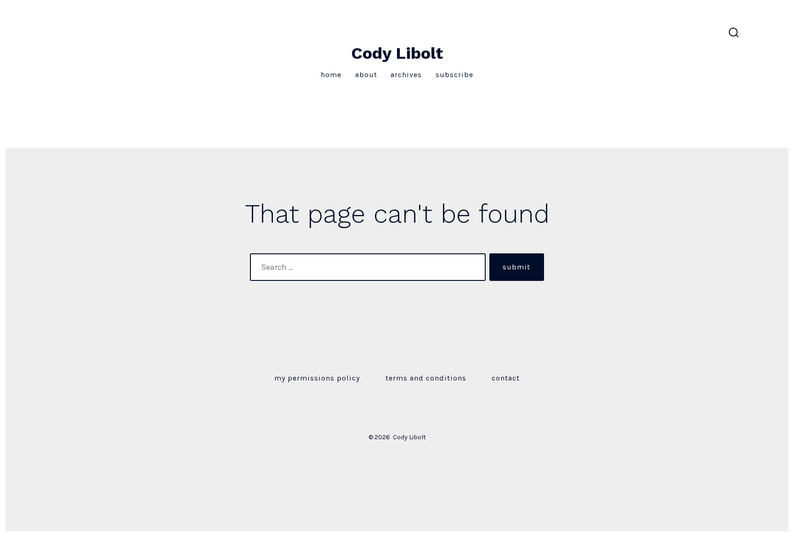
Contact (506, 378)
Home (331, 74)
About (366, 74)
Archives (406, 74)
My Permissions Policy (317, 378)
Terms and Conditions (426, 378)
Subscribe (454, 74)
